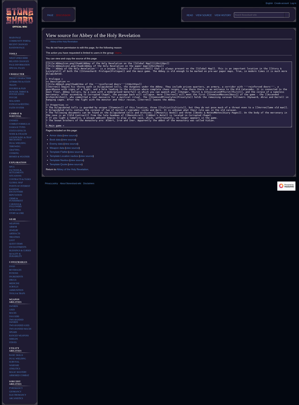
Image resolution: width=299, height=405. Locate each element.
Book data (55, 139)
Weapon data (57, 147)
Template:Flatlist (58, 151)
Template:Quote (58, 164)
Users (118, 52)
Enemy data (56, 143)
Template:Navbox (59, 160)
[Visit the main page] (20, 18)
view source (70, 135)
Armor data (56, 135)
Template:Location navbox (64, 156)
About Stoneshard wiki (70, 183)
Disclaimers (88, 183)
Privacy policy (51, 183)
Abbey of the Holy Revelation (64, 41)
